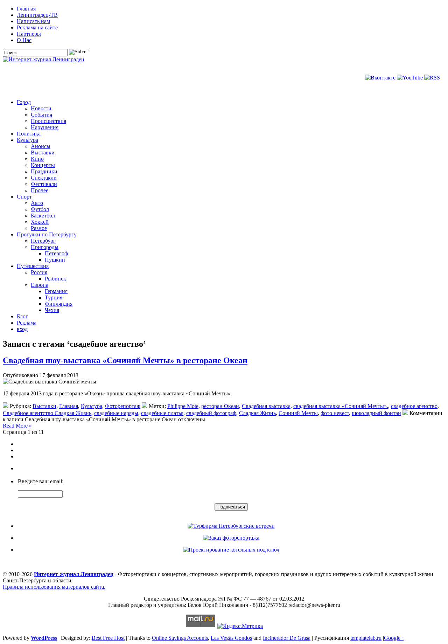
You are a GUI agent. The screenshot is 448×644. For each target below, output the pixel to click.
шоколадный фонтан (376, 413)
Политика (29, 134)
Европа (39, 285)
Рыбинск (55, 279)
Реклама (26, 323)
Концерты (43, 165)
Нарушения (44, 127)
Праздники (44, 171)
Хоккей (40, 222)
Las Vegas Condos (231, 638)
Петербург (43, 241)
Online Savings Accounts (180, 638)
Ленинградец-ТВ (37, 15)
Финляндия (58, 304)
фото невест (335, 413)
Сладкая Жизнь (257, 413)
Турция (53, 297)
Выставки (43, 152)
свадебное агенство (414, 406)
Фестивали (44, 184)
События (41, 115)
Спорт (24, 197)
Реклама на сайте (37, 27)
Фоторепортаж (122, 406)
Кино (37, 159)
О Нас (24, 40)
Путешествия (33, 266)
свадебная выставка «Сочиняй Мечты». (340, 406)
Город (24, 102)
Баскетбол (43, 216)
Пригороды (44, 247)
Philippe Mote (182, 406)
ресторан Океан (220, 406)
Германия (56, 291)
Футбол (40, 209)
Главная (26, 9)
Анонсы (40, 146)
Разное (39, 228)
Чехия (52, 310)
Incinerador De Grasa (286, 638)
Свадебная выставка (266, 406)
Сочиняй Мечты (298, 413)
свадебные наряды (116, 413)
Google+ (394, 638)
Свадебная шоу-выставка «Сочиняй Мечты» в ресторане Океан (125, 360)
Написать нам (33, 21)
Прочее (39, 190)
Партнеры (29, 34)
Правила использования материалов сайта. (54, 587)
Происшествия (48, 121)
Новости (41, 108)
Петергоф (56, 253)
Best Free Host (108, 638)
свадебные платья (162, 413)
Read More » (17, 426)
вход (22, 329)
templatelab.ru (366, 638)
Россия (39, 272)
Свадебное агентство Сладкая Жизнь (47, 413)
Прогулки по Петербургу (47, 234)
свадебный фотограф (211, 413)
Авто (37, 203)
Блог (22, 316)
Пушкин (55, 260)
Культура (27, 140)
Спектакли (44, 178)
